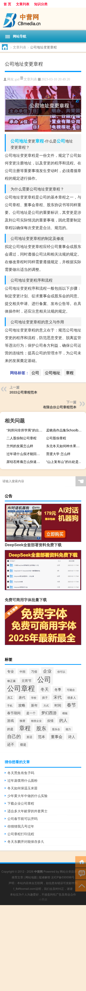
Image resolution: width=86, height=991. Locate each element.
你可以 (61, 671)
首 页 (7, 3)
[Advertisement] (43, 948)
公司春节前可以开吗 (22, 818)
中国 (22, 671)
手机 (9, 705)
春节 (71, 705)
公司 (61, 141)
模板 (65, 713)
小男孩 (43, 899)
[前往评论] (80, 873)
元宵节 (27, 680)
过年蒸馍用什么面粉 (22, 780)
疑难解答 (44, 877)
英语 (29, 737)
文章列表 (22, 3)
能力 (68, 729)
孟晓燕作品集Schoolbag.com (65, 430)
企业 (47, 671)
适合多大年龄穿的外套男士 (27, 810)
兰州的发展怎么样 (19, 445)
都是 (23, 744)
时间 (57, 705)
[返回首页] (80, 861)
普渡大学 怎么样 (58, 453)
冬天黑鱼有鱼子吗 (20, 772)
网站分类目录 (68, 871)
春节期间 (14, 712)
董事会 (56, 736)
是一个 (31, 713)
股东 (41, 728)
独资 (22, 721)
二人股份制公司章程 (21, 437)
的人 (63, 720)
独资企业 (36, 721)
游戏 (10, 720)
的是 (10, 729)
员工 (10, 697)
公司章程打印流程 (20, 833)
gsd (17, 79)
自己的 (14, 736)
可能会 (71, 690)
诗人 (71, 736)
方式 (46, 705)
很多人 (71, 697)
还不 (10, 744)
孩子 (45, 697)
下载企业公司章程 (20, 803)
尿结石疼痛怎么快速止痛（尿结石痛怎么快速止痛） (25, 461)
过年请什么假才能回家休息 (25, 453)
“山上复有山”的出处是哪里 (65, 461)
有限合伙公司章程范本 (59, 406)
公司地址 (19, 141)
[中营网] (43, 19)
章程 (39, 141)
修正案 (11, 681)
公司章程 (21, 688)
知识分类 (41, 3)
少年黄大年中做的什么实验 (27, 795)
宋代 (58, 697)
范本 (41, 736)
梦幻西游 (49, 712)
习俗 (34, 671)
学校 (33, 697)
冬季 (57, 689)
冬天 (45, 689)
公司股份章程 (56, 437)
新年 (34, 705)
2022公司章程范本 (23, 392)
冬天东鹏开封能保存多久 (25, 841)
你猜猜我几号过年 (20, 826)
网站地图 (31, 877)
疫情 (50, 720)
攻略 (21, 705)
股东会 (56, 729)
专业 (10, 671)
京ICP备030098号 (63, 877)
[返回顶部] (80, 885)
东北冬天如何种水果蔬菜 (64, 445)
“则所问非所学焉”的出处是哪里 (25, 430)
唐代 (22, 697)
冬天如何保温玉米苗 (22, 788)
